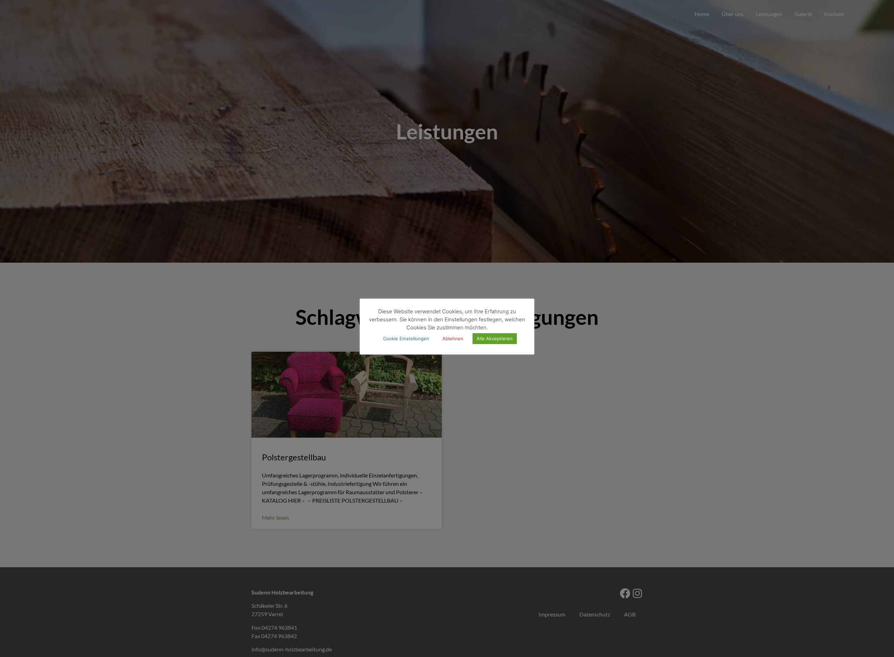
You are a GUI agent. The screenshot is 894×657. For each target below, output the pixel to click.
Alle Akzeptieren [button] (495, 339)
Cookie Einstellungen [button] (406, 339)
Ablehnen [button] (452, 339)
